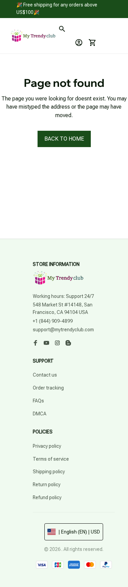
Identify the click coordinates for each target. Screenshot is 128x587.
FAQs (38, 400)
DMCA (39, 413)
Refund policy (47, 497)
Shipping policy (49, 471)
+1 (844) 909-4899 (53, 321)
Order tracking (48, 388)
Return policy (46, 484)
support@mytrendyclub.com (63, 329)
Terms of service (51, 459)
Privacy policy (47, 446)
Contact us (45, 375)
